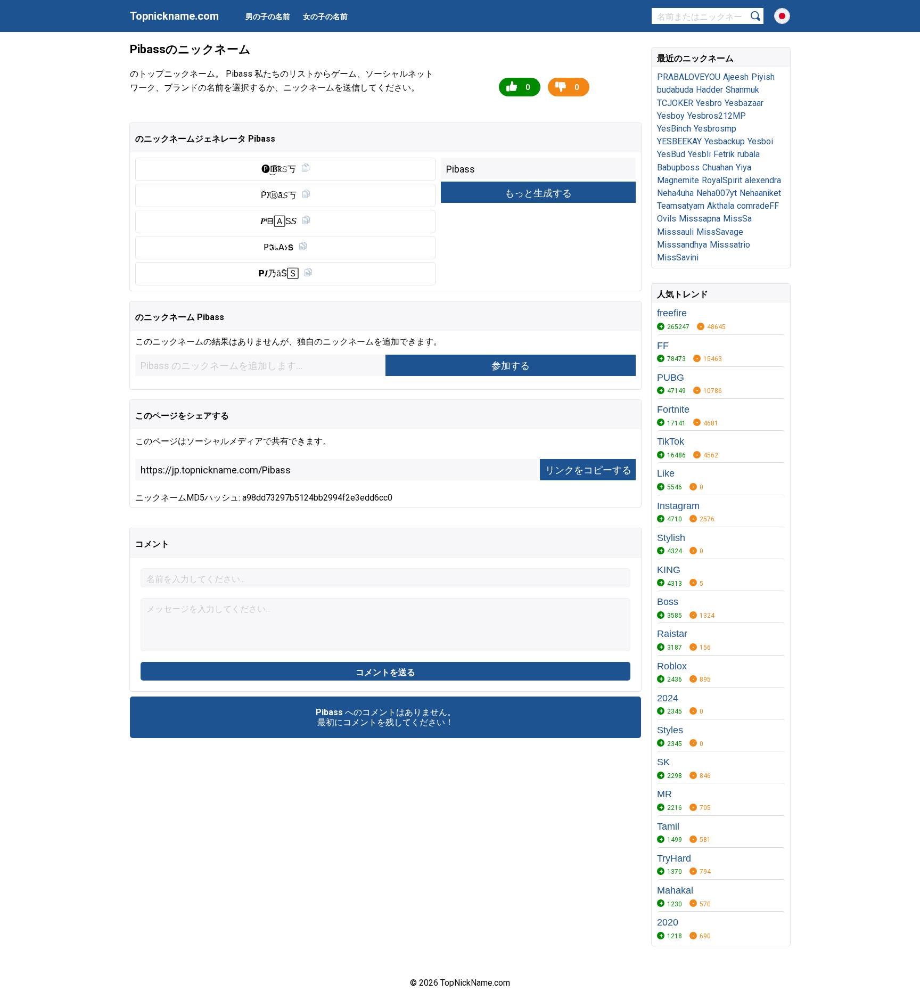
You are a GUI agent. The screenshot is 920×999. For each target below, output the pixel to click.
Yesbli (699, 154)
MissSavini (678, 257)
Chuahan (717, 167)
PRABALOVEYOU (688, 77)
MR (664, 794)
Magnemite (678, 180)
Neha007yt (716, 193)
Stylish (671, 538)
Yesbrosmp (715, 129)
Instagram (678, 506)
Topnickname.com (174, 16)
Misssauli (675, 232)
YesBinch (674, 129)
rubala (748, 154)
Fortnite (673, 409)
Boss (667, 601)
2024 (667, 698)
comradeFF (758, 206)
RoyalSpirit (722, 180)
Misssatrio (730, 245)
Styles (670, 730)
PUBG (670, 377)
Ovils (666, 219)
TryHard (674, 858)
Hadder (709, 90)
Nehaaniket (760, 193)
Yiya (743, 167)
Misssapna (699, 219)
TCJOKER (675, 103)
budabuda (675, 90)
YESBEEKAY (679, 141)
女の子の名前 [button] (325, 16)
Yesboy (671, 116)
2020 (667, 922)
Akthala (720, 206)
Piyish (763, 77)
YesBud (671, 154)
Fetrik (724, 154)
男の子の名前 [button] (267, 16)
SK (663, 762)
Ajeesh (736, 77)
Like (666, 473)
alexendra (763, 180)
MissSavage (719, 232)
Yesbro (709, 103)
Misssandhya (682, 245)
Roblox (672, 666)
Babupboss (678, 167)
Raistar (672, 633)
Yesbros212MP (716, 116)
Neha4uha (675, 193)
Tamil (668, 826)
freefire (672, 313)
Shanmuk (742, 90)
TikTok (670, 441)
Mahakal (675, 890)
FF (663, 345)
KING (668, 569)
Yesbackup (724, 141)
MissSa (737, 219)
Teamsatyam (680, 206)
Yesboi (760, 141)
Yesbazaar (744, 103)
